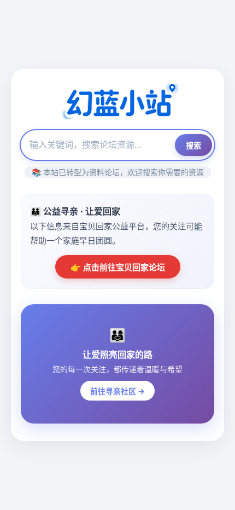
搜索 (193, 145)
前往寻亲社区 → (117, 391)
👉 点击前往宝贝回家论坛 (117, 267)
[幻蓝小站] (117, 102)
